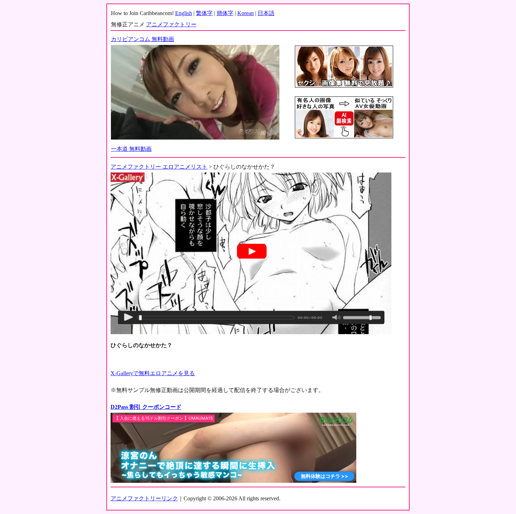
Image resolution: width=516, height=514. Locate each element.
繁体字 (204, 13)
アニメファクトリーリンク (144, 498)
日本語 (266, 13)
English (183, 13)
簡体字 (225, 13)
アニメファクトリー (171, 24)
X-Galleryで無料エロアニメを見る (153, 373)
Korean (245, 13)
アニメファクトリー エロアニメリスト (159, 167)
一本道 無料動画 (131, 149)
